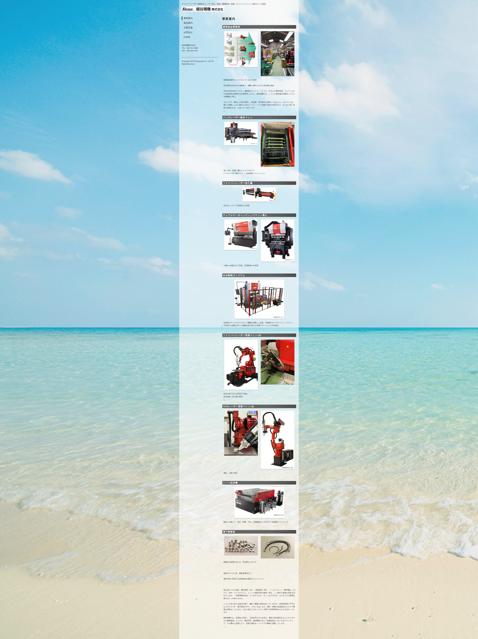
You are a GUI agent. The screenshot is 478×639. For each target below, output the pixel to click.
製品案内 (188, 23)
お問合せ (188, 32)
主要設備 (188, 27)
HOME (187, 37)
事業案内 (188, 18)
